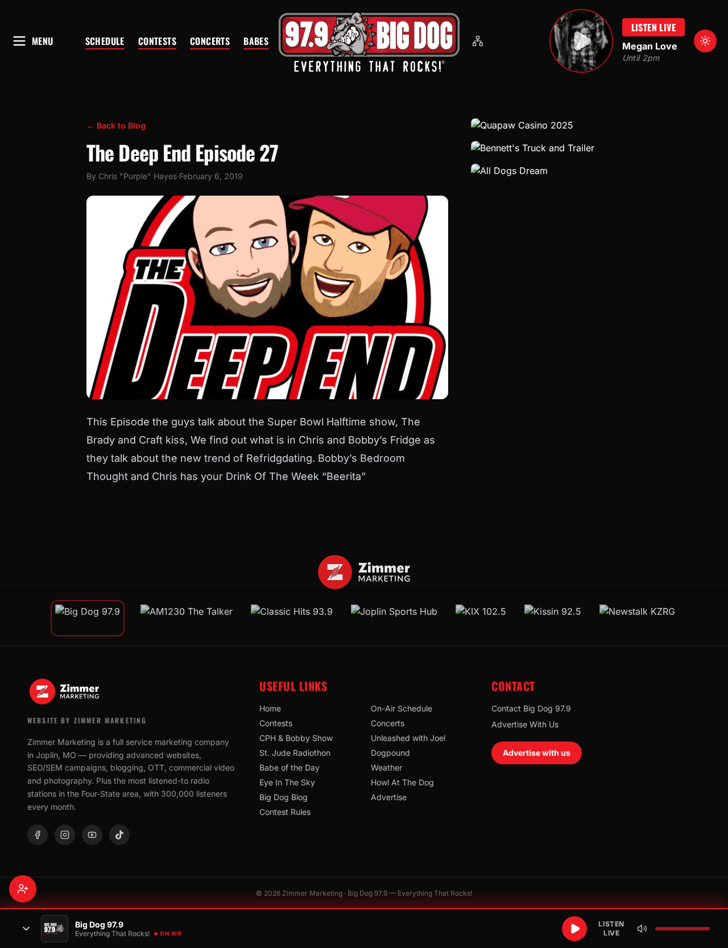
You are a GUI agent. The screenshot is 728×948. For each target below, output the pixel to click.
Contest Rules (285, 812)
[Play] (574, 928)
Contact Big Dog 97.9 (531, 708)
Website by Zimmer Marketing (87, 720)
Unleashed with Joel (408, 738)
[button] (369, 41)
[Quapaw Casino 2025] (556, 125)
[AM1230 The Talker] (186, 618)
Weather (386, 767)
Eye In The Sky (287, 782)
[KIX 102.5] (481, 618)
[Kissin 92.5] (552, 618)
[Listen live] (581, 41)
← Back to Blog (116, 125)
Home (270, 708)
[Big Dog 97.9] (369, 41)
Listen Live (653, 27)
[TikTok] (119, 835)
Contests (157, 41)
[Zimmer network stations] (478, 41)
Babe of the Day (289, 767)
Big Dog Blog (283, 797)
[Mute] (642, 928)
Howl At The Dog (402, 782)
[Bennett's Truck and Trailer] (556, 148)
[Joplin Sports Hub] (394, 618)
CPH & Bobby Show (296, 738)
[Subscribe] (22, 889)
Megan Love (649, 46)
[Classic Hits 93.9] (292, 618)
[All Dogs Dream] (556, 170)
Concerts (210, 41)
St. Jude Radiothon (294, 752)
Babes (255, 41)
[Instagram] (65, 835)
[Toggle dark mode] (705, 41)
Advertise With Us (525, 724)
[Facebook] (37, 835)
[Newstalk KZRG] (637, 618)
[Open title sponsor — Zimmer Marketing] (364, 572)
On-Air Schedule (401, 708)
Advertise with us (536, 752)
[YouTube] (92, 835)
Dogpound (390, 752)
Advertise (389, 797)
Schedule (105, 41)
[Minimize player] (26, 929)
